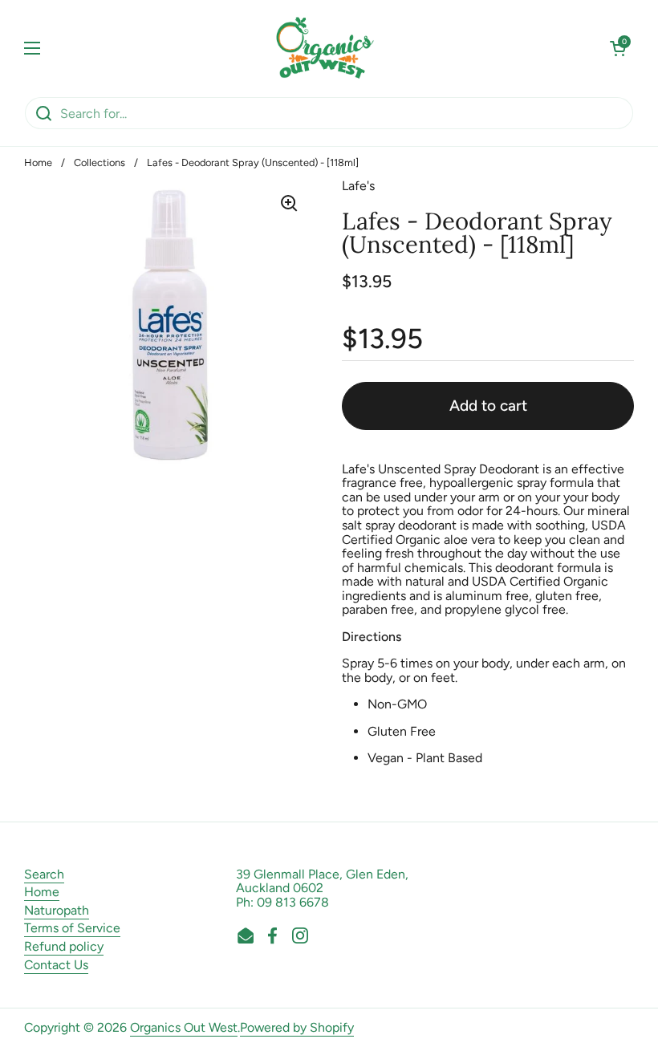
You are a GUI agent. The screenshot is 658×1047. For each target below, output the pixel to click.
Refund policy (64, 946)
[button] (618, 48)
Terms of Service (72, 927)
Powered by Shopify (297, 1027)
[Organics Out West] (325, 48)
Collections (99, 162)
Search (44, 874)
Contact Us (56, 964)
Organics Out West (184, 1027)
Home (38, 162)
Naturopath (56, 910)
